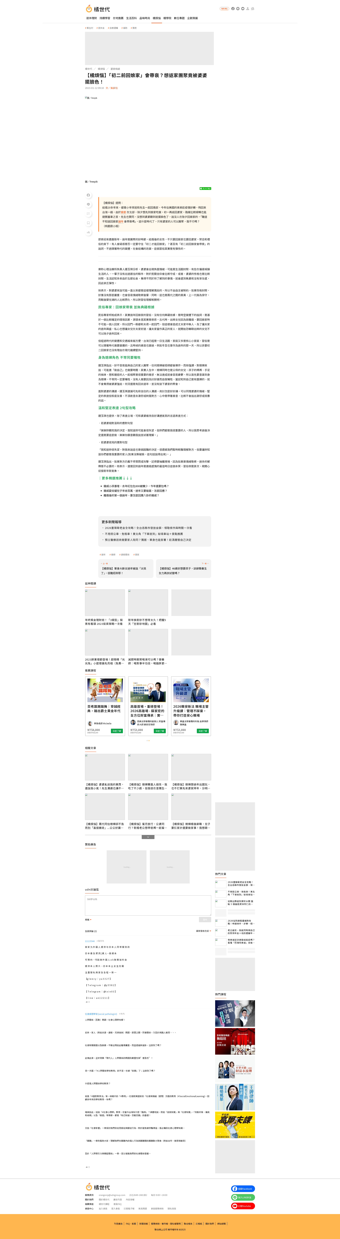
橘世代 (88, 68)
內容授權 (130, 1199)
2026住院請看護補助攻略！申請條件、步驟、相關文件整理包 (241, 922)
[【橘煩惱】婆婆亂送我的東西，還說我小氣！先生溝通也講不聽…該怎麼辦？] (105, 767)
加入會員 (103, 1208)
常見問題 (142, 1208)
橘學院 (167, 18)
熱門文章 (220, 874)
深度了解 (117, 731)
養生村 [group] (90, 27)
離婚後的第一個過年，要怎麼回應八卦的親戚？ (131, 495)
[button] (252, 8)
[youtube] (242, 8)
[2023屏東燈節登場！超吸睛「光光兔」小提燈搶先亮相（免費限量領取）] (105, 642)
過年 (103, 554)
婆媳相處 (115, 68)
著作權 (165, 1223)
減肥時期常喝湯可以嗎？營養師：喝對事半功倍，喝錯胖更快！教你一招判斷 (146, 661)
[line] (237, 8)
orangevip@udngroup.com (112, 1195)
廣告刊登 (117, 1199)
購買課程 (224, 8)
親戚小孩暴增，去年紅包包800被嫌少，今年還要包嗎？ (136, 486)
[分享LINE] (88, 204)
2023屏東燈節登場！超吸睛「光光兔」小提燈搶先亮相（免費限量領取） (105, 661)
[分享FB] (88, 195)
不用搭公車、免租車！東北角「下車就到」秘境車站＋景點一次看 (241, 893)
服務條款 (155, 1223)
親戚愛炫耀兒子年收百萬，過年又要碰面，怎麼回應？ (135, 491)
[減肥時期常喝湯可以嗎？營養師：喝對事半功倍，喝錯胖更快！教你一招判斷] (148, 642)
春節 (113, 554)
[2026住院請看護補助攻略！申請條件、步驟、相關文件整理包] (220, 923)
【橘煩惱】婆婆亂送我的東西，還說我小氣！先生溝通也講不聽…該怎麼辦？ (104, 786)
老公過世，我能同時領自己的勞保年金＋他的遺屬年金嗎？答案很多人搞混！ (241, 932)
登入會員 (115, 1208)
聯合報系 (188, 1223)
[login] (247, 8)
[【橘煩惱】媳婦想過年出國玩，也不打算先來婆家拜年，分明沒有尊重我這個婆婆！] (191, 767)
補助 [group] (125, 27)
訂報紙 (199, 1223)
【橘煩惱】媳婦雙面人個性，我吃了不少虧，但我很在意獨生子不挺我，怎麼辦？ (147, 786)
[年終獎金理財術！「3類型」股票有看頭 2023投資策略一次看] (105, 602)
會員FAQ (117, 1204)
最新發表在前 (202, 930)
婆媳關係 (125, 554)
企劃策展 (192, 18)
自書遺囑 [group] (114, 27)
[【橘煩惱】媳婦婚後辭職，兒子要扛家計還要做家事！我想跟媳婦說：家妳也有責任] (191, 806)
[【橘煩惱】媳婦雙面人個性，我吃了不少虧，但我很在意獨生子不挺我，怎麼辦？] (148, 767)
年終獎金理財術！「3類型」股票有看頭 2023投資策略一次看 (104, 622)
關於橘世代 (104, 1199)
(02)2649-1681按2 (138, 1195)
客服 (134, 1223)
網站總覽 (221, 1223)
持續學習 (105, 18)
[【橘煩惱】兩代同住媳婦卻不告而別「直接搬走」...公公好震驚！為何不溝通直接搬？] (105, 806)
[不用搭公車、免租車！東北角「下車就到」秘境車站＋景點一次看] (220, 894)
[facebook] (232, 8)
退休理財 (91, 18)
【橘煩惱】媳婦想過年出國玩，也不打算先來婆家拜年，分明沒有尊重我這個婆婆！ (190, 786)
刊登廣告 (118, 1223)
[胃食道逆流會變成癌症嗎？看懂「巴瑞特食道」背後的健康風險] (220, 942)
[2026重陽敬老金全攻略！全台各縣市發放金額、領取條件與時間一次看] (220, 884)
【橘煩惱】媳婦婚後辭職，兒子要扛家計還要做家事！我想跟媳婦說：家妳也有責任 (190, 826)
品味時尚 (144, 18)
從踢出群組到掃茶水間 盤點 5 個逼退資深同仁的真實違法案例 (240, 903)
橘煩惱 (157, 18)
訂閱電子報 (129, 1208)
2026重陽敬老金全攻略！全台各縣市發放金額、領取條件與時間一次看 (241, 884)
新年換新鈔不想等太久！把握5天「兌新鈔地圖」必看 (147, 622)
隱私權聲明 (175, 1223)
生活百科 (131, 18)
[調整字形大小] (88, 232)
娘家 (137, 554)
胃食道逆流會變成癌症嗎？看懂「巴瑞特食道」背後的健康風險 (241, 941)
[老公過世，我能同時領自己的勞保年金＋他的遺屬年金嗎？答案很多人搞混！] (220, 932)
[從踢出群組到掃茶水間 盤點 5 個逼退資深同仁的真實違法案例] (220, 903)
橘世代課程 (104, 1204)
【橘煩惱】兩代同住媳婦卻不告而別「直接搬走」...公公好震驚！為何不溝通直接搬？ (104, 826)
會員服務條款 (157, 1208)
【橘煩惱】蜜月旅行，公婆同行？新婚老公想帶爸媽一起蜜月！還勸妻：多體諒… (146, 826)
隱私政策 (172, 1208)
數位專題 (179, 18)
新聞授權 (143, 1223)
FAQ (128, 1223)
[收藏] (88, 223)
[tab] (147, 740)
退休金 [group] (101, 27)
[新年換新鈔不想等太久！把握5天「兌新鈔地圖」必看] (148, 602)
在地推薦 (118, 18)
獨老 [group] (134, 27)
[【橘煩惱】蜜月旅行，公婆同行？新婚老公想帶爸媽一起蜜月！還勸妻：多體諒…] (148, 806)
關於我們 (209, 1223)
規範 (87, 919)
